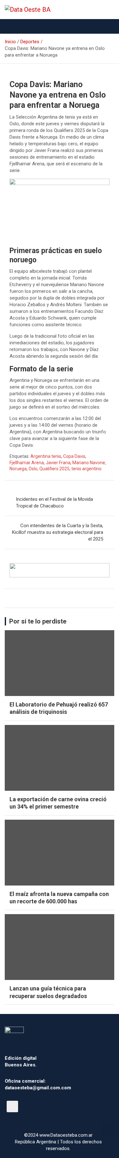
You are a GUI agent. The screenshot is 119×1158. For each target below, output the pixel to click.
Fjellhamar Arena (27, 462)
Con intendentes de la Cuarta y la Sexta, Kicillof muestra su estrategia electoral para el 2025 (57, 532)
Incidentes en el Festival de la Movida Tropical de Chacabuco (54, 502)
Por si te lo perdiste (37, 621)
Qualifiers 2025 (54, 468)
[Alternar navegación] (13, 26)
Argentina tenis (45, 456)
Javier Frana (58, 462)
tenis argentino (86, 468)
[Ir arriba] (108, 1129)
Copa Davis (74, 456)
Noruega (18, 468)
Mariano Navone (88, 462)
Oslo (33, 468)
